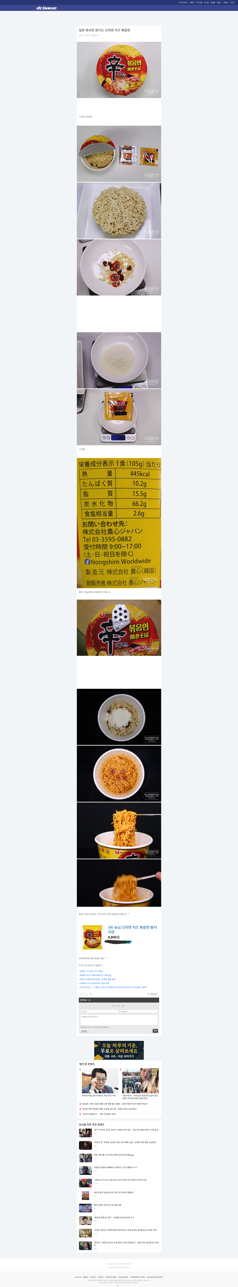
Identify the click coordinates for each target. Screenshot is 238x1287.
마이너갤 (199, 2)
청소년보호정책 (123, 1277)
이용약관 (100, 1277)
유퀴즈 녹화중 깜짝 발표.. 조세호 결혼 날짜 (97, 979)
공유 (90, 994)
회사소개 (78, 1277)
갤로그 (219, 2)
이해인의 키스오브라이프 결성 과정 (94, 983)
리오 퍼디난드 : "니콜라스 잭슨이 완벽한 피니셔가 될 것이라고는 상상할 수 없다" (113, 987)
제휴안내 (85, 1277)
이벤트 (225, 2)
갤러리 (192, 2)
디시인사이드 (183, 2)
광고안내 (93, 1277)
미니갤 (206, 2)
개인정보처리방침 (110, 1277)
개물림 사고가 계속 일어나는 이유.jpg (95, 975)
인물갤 (213, 2)
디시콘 (232, 2)
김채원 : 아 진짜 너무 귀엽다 (91, 971)
